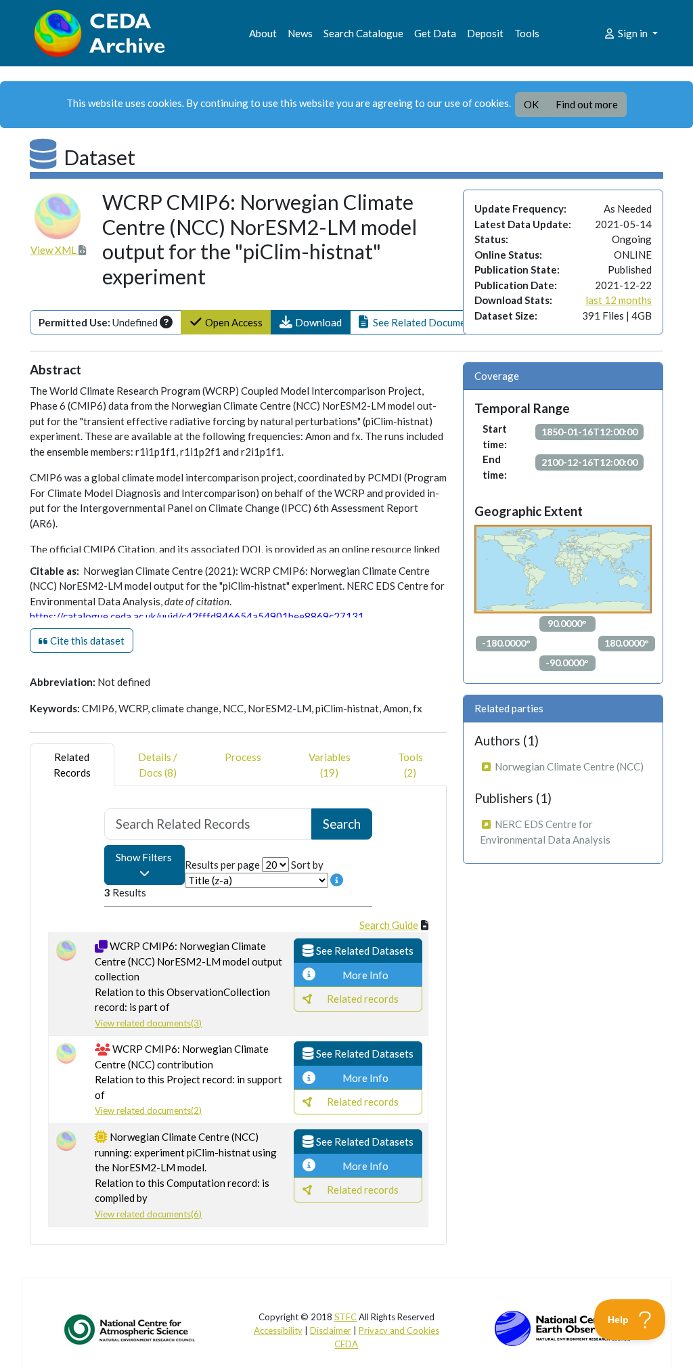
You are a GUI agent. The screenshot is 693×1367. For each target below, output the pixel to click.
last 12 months (618, 300)
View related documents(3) (148, 1023)
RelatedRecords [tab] (72, 765)
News (300, 33)
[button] (311, 322)
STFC (345, 1316)
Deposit (485, 33)
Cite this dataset (86, 640)
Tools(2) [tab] (410, 765)
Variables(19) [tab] (330, 765)
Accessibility (278, 1330)
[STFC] (562, 1327)
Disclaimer (330, 1330)
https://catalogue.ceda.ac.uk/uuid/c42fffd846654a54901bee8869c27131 (197, 616)
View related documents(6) (148, 1214)
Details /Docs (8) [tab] (157, 765)
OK (531, 104)
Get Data (435, 33)
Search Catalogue (363, 33)
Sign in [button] (633, 33)
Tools (526, 33)
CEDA (346, 1344)
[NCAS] (131, 1329)
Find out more (587, 104)
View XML (54, 250)
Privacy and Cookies (399, 1330)
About (263, 33)
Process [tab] (243, 757)
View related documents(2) (148, 1110)
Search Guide (388, 925)
